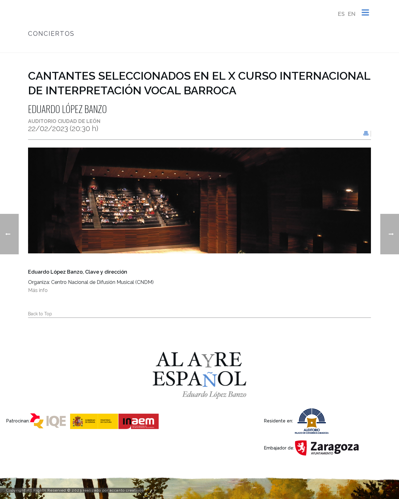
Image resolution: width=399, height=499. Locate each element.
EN (351, 14)
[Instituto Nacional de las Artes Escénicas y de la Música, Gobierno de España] (115, 420)
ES (341, 14)
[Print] (365, 134)
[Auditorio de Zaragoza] (313, 420)
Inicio (167, 47)
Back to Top (40, 313)
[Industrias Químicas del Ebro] (49, 420)
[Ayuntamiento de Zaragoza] (328, 447)
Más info (38, 290)
